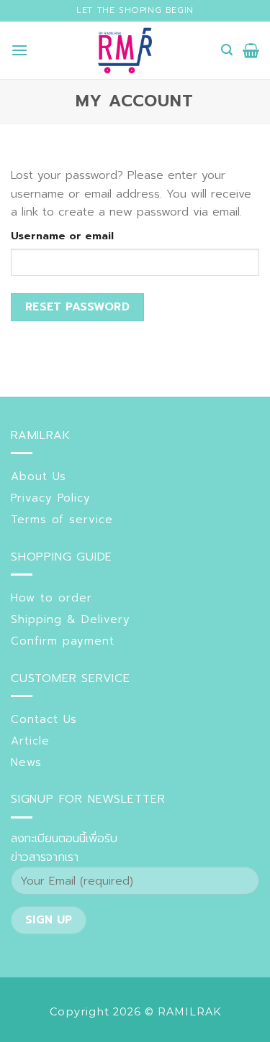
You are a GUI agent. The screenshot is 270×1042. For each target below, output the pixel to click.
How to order (51, 598)
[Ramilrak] (124, 50)
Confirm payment (62, 641)
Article (30, 741)
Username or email (62, 236)
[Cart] (251, 50)
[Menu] (19, 50)
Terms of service (62, 519)
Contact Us (44, 719)
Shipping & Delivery (70, 619)
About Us (38, 476)
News (26, 762)
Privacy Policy (51, 498)
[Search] (227, 50)
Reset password (77, 306)
